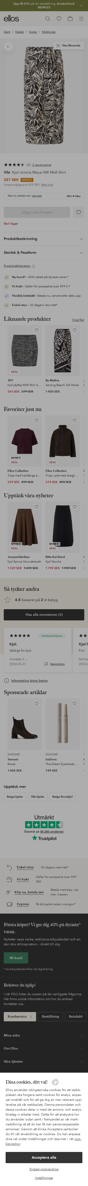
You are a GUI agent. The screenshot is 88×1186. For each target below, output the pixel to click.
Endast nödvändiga (44, 1169)
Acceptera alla (44, 1157)
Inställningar (44, 1178)
